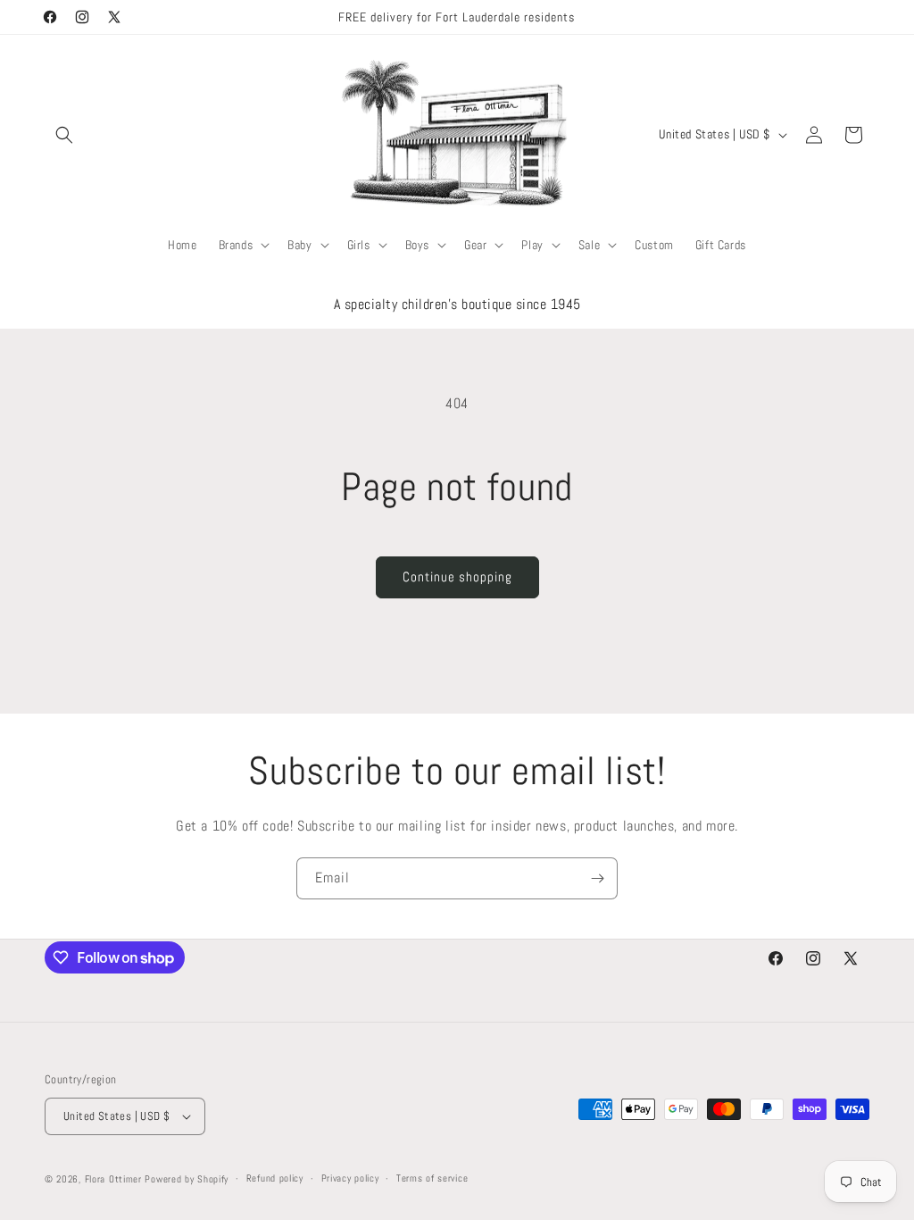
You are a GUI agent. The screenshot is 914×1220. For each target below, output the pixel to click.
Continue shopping (457, 576)
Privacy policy (350, 1178)
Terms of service (432, 1178)
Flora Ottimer (113, 1179)
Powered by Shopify (186, 1179)
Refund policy (274, 1178)
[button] (64, 135)
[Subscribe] (597, 878)
